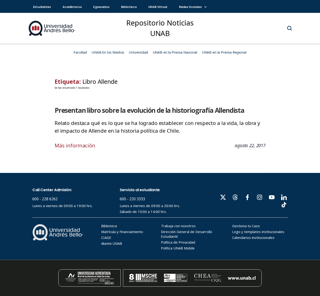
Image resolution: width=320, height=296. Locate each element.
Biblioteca (129, 7)
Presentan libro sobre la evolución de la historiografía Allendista (149, 110)
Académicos (72, 7)
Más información (75, 145)
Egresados (101, 7)
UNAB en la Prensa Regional (224, 52)
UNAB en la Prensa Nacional (175, 52)
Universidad (138, 52)
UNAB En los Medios (108, 52)
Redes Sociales (190, 7)
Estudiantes (42, 7)
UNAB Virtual (157, 7)
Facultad (80, 52)
